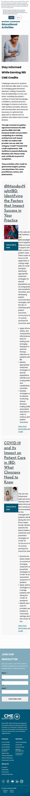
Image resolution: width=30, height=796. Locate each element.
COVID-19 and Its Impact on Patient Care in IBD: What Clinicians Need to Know (15, 462)
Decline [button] (18, 17)
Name (4, 673)
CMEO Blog (5, 769)
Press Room (5, 772)
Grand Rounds (20, 747)
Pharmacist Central (8, 760)
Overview (4, 767)
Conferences (6, 744)
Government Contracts (19, 753)
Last (3, 685)
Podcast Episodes (7, 755)
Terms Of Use (12, 791)
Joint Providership (21, 742)
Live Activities (6, 747)
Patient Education (7, 758)
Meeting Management (20, 750)
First (3, 679)
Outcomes (19, 744)
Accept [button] (11, 17)
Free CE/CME (5, 742)
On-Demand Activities (5, 750)
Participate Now (11, 246)
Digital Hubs (5, 753)
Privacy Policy (5, 791)
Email (4, 688)
